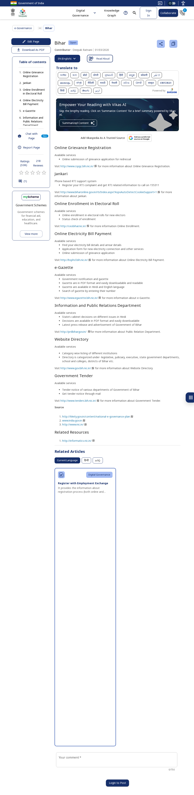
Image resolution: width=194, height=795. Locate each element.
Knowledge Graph (111, 13)
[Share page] (161, 44)
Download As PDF (33, 50)
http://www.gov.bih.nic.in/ (75, 368)
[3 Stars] (32, 173)
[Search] (134, 13)
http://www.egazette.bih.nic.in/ (79, 298)
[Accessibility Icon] (183, 3)
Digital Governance (80, 13)
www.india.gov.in (72, 420)
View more (31, 234)
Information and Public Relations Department (33, 121)
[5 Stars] (44, 173)
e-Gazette (29, 111)
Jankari (27, 83)
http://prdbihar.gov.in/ (73, 331)
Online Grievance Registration (33, 74)
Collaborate (168, 13)
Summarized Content (75, 123)
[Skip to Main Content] (160, 3)
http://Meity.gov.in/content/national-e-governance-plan (96, 416)
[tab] (67, 58)
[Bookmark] (173, 44)
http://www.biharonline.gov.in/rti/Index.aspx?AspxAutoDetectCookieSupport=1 (108, 192)
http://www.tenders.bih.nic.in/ (78, 400)
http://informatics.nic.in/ (77, 440)
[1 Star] (21, 173)
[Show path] (40, 28)
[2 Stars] (27, 173)
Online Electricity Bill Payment (33, 102)
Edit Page (33, 41)
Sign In (148, 13)
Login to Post (117, 783)
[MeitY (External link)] (13, 13)
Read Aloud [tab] (103, 58)
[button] (31, 74)
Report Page (31, 147)
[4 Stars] (38, 173)
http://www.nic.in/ (73, 424)
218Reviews (38, 163)
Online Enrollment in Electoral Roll (34, 91)
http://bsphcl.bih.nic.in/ (74, 260)
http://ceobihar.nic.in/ (73, 226)
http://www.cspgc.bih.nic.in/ (77, 166)
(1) (25, 181)
